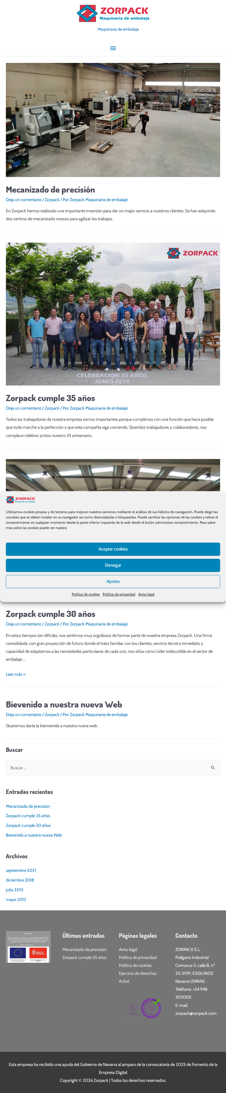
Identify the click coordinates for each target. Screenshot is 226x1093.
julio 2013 (14, 889)
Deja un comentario (23, 199)
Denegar (113, 565)
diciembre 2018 (20, 880)
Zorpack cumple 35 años (50, 397)
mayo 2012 (16, 899)
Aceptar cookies (113, 549)
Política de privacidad (119, 594)
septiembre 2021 (21, 870)
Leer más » (16, 674)
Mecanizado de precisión (50, 189)
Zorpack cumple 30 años (50, 613)
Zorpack (52, 199)
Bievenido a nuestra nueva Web (64, 704)
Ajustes (113, 581)
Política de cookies (86, 594)
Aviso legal (146, 594)
